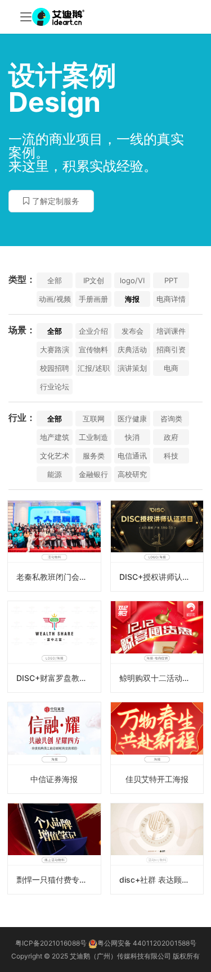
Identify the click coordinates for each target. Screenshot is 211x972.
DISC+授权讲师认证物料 (161, 577)
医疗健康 (132, 418)
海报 (132, 298)
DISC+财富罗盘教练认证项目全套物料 (58, 678)
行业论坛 (54, 386)
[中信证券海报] (54, 747)
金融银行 (93, 474)
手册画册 (93, 298)
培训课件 (171, 330)
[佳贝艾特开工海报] (157, 747)
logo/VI (132, 280)
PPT (171, 280)
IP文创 (93, 280)
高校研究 (132, 474)
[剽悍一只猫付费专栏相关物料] (54, 848)
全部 (54, 280)
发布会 (132, 330)
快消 (132, 437)
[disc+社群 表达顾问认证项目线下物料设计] (157, 848)
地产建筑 (54, 437)
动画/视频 (55, 298)
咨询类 (171, 418)
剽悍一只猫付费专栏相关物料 (58, 879)
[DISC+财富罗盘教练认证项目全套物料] (54, 646)
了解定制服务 (55, 201)
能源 (54, 474)
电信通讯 (132, 455)
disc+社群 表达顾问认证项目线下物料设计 (161, 879)
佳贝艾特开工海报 (156, 779)
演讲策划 (132, 368)
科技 (171, 455)
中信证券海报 (54, 779)
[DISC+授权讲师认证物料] (157, 546)
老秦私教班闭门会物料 (55, 577)
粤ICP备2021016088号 (51, 943)
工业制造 (93, 437)
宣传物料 (93, 349)
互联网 (94, 418)
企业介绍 (93, 330)
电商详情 (171, 298)
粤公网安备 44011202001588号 (146, 943)
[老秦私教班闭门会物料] (54, 546)
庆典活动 (132, 349)
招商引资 (171, 349)
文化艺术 (54, 455)
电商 (171, 368)
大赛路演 (54, 349)
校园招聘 (54, 368)
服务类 (94, 455)
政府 (171, 437)
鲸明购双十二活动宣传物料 (161, 678)
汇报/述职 (94, 368)
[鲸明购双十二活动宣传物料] (157, 646)
